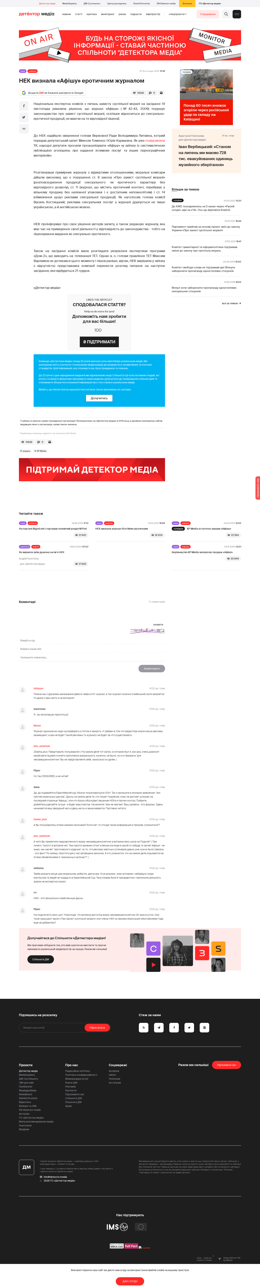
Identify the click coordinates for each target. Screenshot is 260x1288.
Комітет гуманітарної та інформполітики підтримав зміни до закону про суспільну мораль (204, 248)
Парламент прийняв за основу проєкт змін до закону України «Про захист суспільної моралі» (206, 228)
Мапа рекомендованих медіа (36, 1121)
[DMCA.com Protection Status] (117, 1247)
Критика (91, 14)
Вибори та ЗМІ (28, 1106)
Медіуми (24, 1129)
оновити (158, 624)
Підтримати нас (74, 1094)
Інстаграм (115, 1082)
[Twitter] (24, 117)
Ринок (122, 14)
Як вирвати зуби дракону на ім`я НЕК (41, 552)
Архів (68, 1106)
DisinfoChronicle (141, 3)
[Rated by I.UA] (144, 1247)
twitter (112, 1074)
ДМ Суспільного (92, 3)
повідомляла (155, 140)
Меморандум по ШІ (76, 1078)
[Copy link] (24, 129)
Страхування (208, 14)
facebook (114, 1071)
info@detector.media (55, 1177)
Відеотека (25, 1102)
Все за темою (230, 303)
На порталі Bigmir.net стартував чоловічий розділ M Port (53, 528)
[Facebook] (24, 106)
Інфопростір (153, 14)
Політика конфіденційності (81, 1074)
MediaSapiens (69, 3)
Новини (66, 14)
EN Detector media (166, 3)
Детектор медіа (47, 3)
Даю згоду (130, 1281)
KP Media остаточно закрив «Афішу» (209, 528)
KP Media (41, 451)
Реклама (70, 1086)
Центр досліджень (116, 3)
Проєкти (26, 1065)
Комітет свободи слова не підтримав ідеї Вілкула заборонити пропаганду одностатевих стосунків (203, 269)
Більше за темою (185, 189)
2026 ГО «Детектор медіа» (59, 1180)
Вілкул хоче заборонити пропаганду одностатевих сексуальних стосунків (204, 289)
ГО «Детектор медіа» (210, 3)
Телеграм (114, 1078)
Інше (22, 71)
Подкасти (136, 14)
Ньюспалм (25, 1125)
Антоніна (187, 3)
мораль (26, 451)
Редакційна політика (77, 1071)
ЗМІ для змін (26, 1082)
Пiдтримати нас (226, 1065)
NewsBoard (25, 1094)
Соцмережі (118, 1065)
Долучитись (99, 398)
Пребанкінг (26, 1086)
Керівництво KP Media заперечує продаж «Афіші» (202, 552)
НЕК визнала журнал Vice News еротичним (121, 528)
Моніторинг (107, 14)
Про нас (71, 1065)
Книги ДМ (71, 1082)
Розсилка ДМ (73, 1102)
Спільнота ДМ (40, 959)
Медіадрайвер (27, 1090)
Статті (78, 14)
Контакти (71, 1090)
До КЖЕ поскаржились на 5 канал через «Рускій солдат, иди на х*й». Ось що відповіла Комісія (203, 208)
